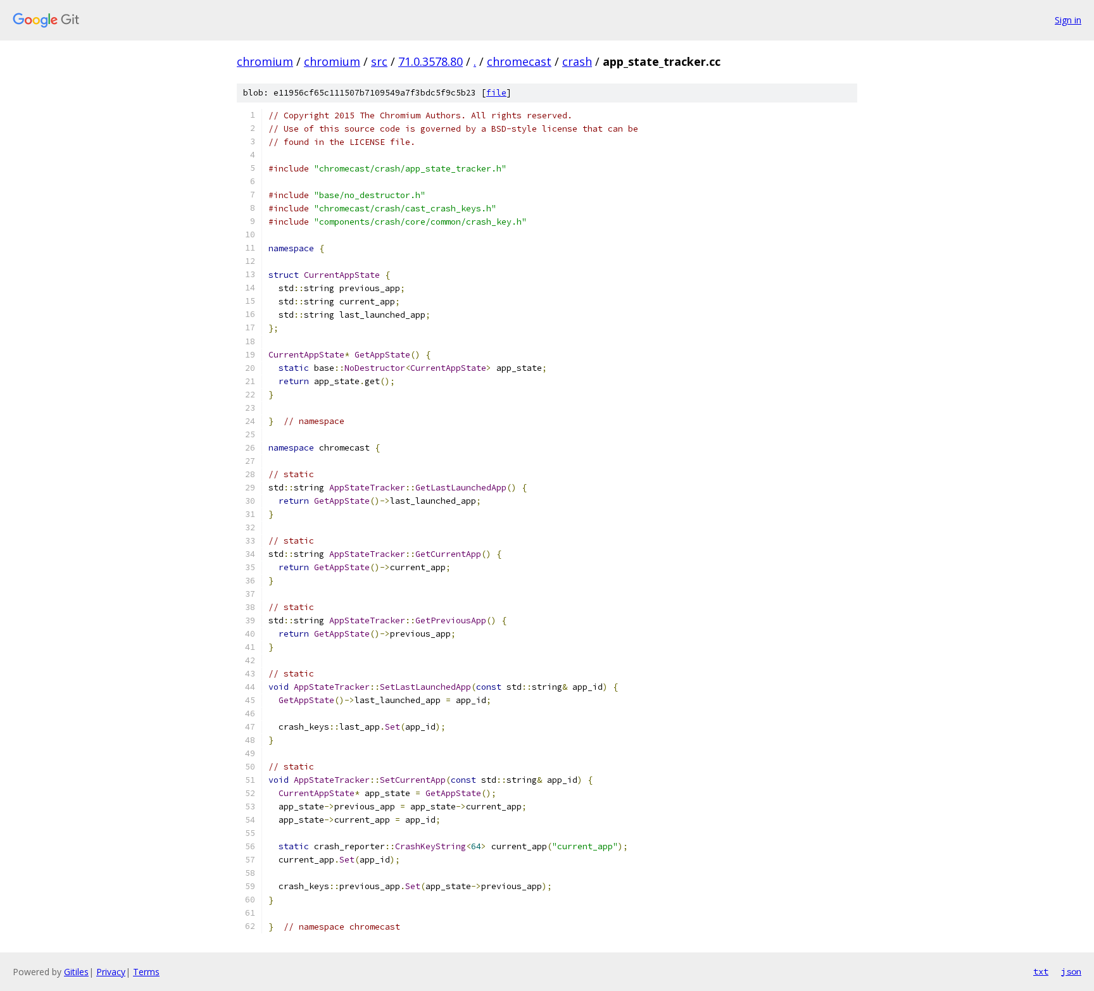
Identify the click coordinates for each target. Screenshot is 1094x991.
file (496, 92)
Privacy (110, 972)
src (379, 61)
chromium (265, 61)
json (1071, 971)
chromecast (519, 61)
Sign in (1068, 20)
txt (1040, 971)
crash (577, 61)
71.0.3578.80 (430, 61)
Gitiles (76, 972)
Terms (146, 972)
